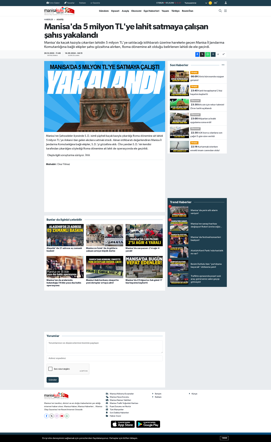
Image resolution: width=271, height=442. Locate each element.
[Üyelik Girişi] (224, 3)
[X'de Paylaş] (202, 54)
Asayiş (125, 11)
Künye (194, 394)
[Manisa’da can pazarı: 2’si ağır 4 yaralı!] (144, 235)
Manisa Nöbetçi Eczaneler (122, 394)
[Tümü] (223, 65)
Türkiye (175, 11)
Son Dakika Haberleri (119, 413)
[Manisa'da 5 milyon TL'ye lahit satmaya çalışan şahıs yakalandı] (104, 96)
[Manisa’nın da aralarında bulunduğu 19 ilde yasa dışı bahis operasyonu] (65, 267)
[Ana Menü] (225, 11)
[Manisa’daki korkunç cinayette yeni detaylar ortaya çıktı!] (104, 267)
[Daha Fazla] (213, 54)
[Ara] (220, 11)
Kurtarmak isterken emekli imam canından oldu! (204, 148)
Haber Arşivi (115, 416)
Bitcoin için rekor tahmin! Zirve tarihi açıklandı (207, 106)
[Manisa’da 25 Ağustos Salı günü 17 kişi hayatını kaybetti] (144, 267)
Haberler (48, 20)
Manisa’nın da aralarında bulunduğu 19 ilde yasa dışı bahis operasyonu (64, 283)
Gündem (104, 11)
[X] (51, 416)
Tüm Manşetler (117, 410)
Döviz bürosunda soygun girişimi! (207, 78)
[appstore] (123, 424)
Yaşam (165, 11)
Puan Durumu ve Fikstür (120, 406)
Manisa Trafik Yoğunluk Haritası (124, 403)
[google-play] (148, 424)
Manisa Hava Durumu (119, 397)
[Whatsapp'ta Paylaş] (207, 54)
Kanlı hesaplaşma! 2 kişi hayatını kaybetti (206, 92)
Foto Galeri (54, 3)
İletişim (158, 394)
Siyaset (115, 11)
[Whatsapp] (67, 416)
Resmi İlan (187, 11)
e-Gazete (95, 3)
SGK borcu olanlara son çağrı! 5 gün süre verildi (206, 135)
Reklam (82, 3)
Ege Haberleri (151, 11)
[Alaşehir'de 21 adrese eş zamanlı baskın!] (65, 235)
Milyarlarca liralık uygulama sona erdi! (203, 120)
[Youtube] (61, 416)
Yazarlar (71, 3)
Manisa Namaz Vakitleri (120, 400)
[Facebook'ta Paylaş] (197, 54)
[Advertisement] (104, 188)
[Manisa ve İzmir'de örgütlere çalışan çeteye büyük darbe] (104, 235)
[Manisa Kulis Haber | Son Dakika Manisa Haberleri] (59, 11)
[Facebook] (46, 416)
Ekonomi (136, 11)
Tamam (224, 438)
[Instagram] (56, 416)
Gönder (53, 380)
